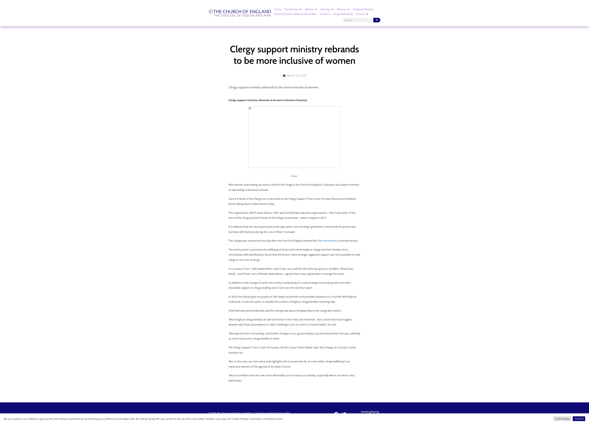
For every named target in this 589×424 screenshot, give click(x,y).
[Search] (376, 20)
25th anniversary (327, 240)
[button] (293, 9)
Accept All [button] (579, 418)
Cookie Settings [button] (562, 418)
